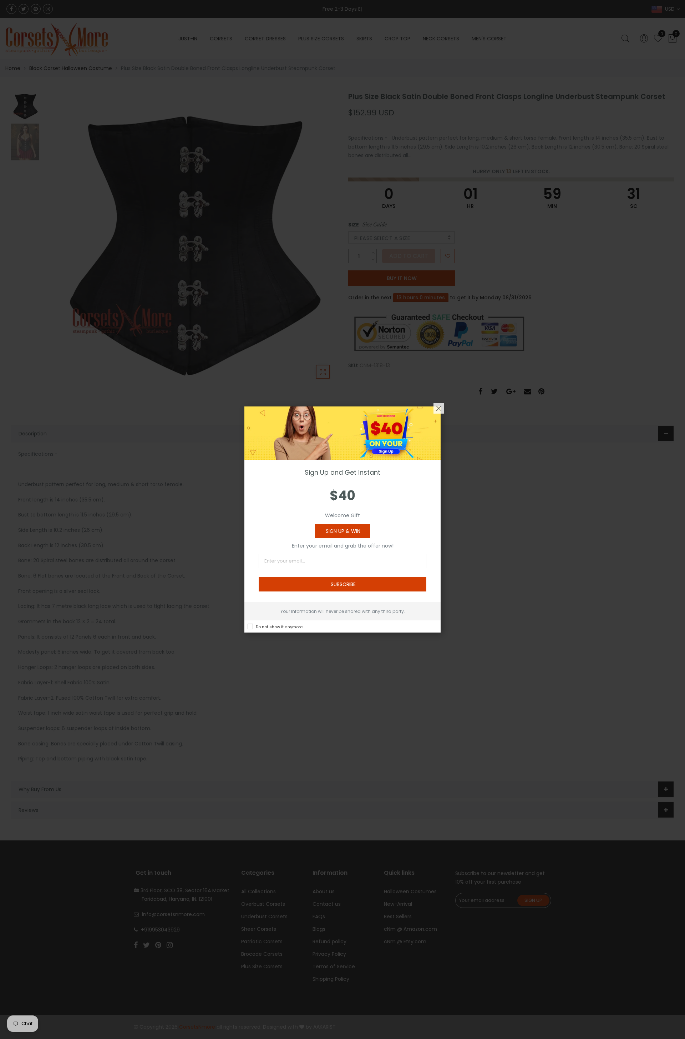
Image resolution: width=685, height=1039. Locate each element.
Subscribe (343, 584)
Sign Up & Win (343, 531)
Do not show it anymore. (279, 627)
